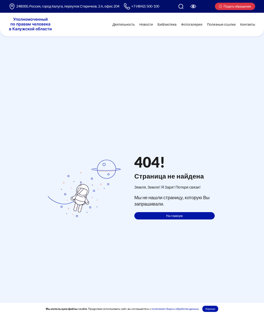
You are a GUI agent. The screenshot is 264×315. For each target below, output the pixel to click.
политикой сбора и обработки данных (175, 308)
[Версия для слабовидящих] (193, 6)
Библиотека (167, 24)
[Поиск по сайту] (181, 6)
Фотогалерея (191, 24)
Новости (146, 24)
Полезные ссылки (221, 24)
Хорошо (210, 308)
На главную (174, 216)
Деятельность (123, 24)
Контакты (247, 24)
